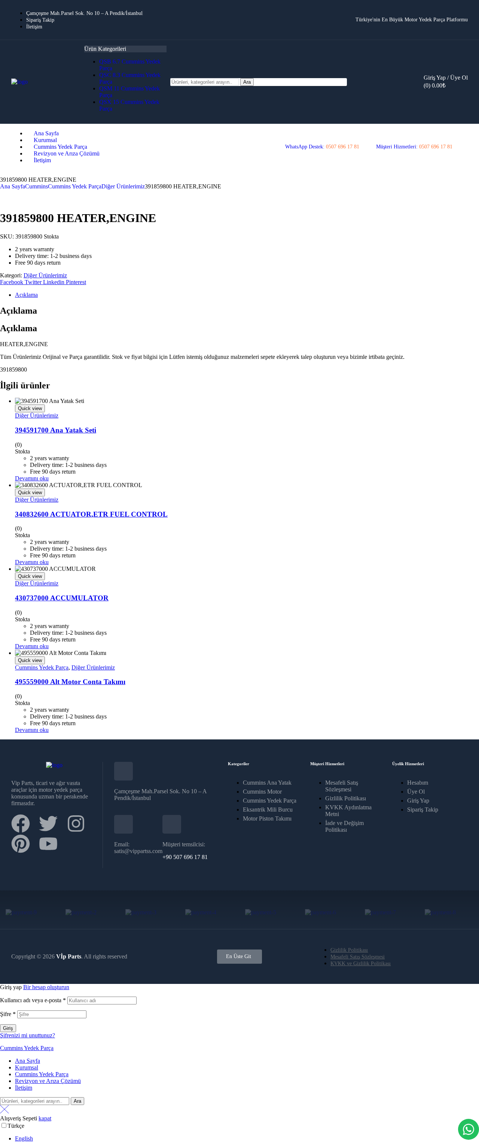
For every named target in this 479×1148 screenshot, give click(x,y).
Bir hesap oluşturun (46, 987)
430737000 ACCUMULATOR (62, 598)
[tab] (247, 295)
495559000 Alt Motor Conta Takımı (70, 682)
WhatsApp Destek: (322, 147)
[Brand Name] (21, 912)
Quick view (30, 408)
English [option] (24, 1138)
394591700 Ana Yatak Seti (55, 430)
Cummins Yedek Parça (74, 186)
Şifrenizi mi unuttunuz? (27, 1035)
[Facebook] (20, 823)
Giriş (8, 1028)
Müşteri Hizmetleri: (414, 147)
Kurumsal (26, 1067)
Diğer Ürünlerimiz (123, 186)
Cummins (36, 186)
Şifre (8, 1014)
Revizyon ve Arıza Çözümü (48, 1081)
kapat (45, 1118)
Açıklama (26, 295)
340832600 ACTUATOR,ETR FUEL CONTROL (91, 514)
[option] (247, 1138)
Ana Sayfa (12, 186)
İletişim (23, 1087)
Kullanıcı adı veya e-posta (33, 1000)
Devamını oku (32, 478)
